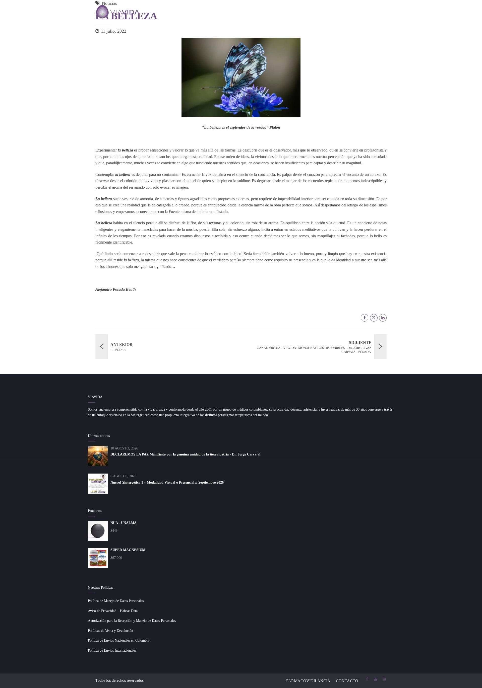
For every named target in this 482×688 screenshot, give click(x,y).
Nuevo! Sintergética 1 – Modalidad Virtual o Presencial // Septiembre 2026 (167, 482)
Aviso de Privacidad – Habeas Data (113, 611)
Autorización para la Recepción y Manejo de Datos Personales (132, 621)
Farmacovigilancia (308, 681)
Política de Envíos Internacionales (112, 650)
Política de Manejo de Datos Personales (116, 601)
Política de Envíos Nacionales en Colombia (118, 640)
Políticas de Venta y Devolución (110, 631)
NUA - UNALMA (123, 523)
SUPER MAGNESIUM (127, 550)
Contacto (347, 681)
